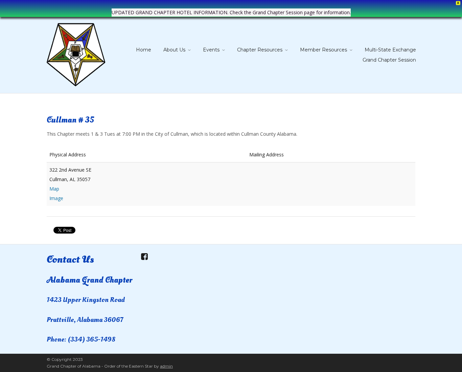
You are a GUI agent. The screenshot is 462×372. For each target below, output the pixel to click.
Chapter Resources (259, 50)
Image (56, 198)
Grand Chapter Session (389, 60)
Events (211, 50)
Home (143, 50)
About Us (174, 50)
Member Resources (323, 50)
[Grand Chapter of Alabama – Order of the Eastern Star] (76, 53)
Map (54, 188)
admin (166, 366)
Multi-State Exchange (390, 50)
